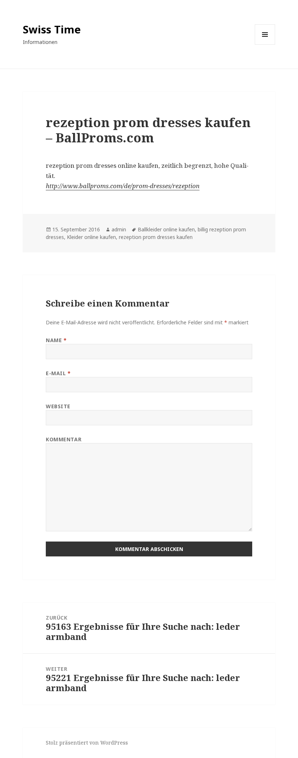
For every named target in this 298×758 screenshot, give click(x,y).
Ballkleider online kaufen (166, 229)
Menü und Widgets (265, 44)
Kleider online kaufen (91, 237)
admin (119, 229)
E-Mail (58, 373)
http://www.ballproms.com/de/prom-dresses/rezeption (123, 186)
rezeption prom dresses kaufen (156, 237)
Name (56, 340)
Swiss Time (52, 29)
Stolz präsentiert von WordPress (87, 742)
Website (58, 406)
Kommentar (63, 439)
